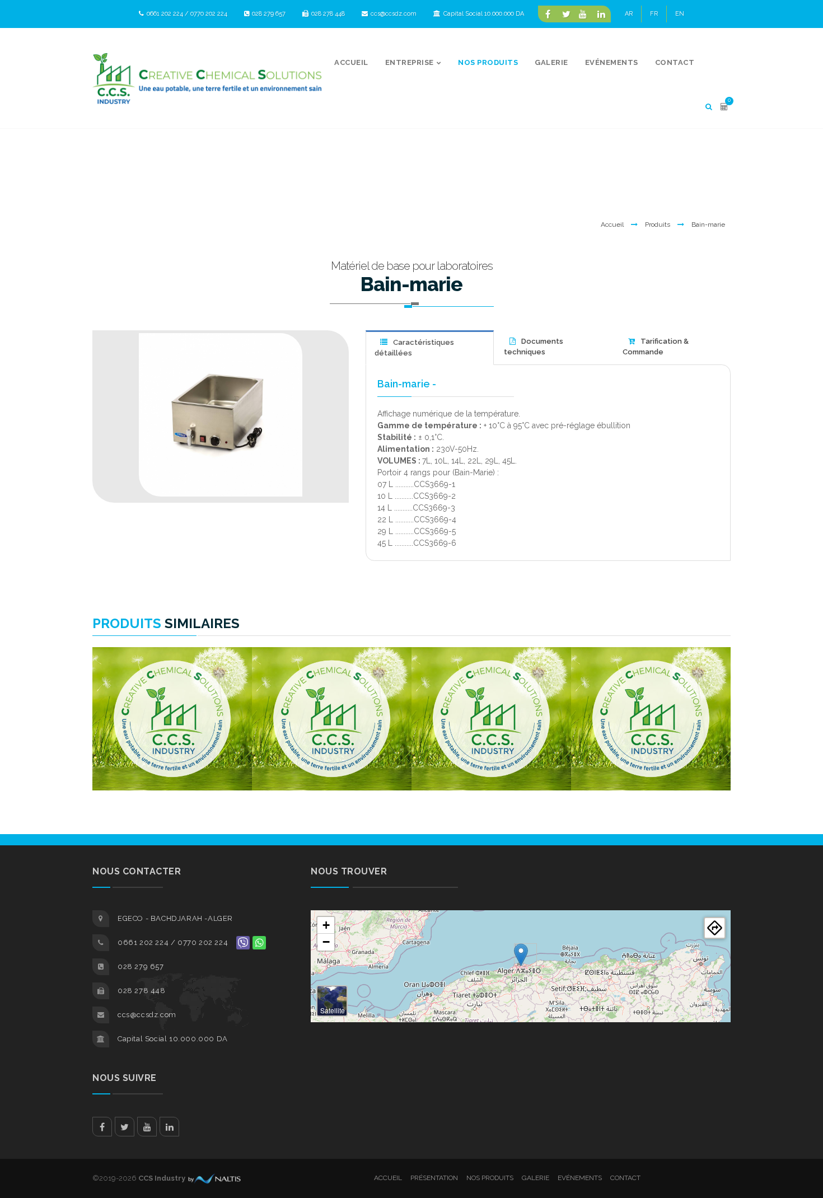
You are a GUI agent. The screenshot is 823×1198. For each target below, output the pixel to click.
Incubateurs (491, 669)
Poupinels (172, 669)
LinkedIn (169, 1126)
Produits (657, 224)
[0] (724, 106)
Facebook (102, 1126)
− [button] (326, 942)
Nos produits (489, 1178)
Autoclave (651, 669)
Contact (625, 1178)
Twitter (124, 1126)
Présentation (434, 1178)
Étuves (331, 669)
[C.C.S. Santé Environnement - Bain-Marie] (220, 415)
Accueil (612, 224)
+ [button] (326, 925)
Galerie (535, 1178)
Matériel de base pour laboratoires (412, 266)
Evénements (580, 1178)
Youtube (147, 1126)
